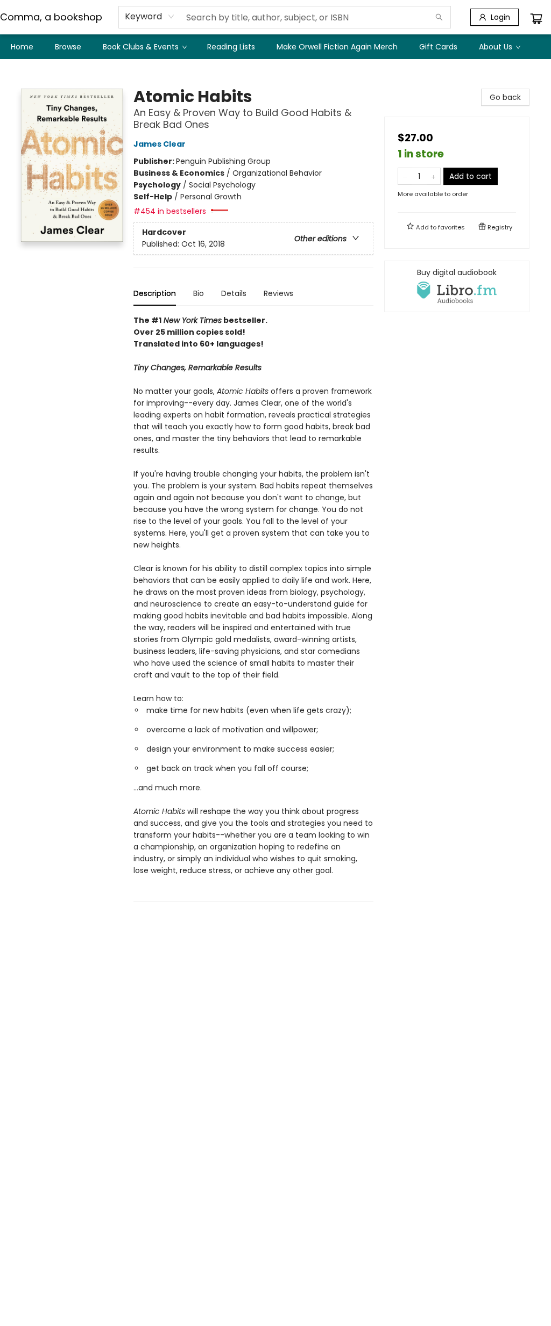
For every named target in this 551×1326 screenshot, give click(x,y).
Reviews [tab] (278, 293)
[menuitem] (22, 46)
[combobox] (150, 16)
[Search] (439, 17)
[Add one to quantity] (433, 176)
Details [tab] (233, 293)
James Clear (159, 144)
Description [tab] (154, 293)
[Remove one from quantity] (405, 176)
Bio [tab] (198, 293)
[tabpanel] (253, 608)
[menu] (275, 46)
